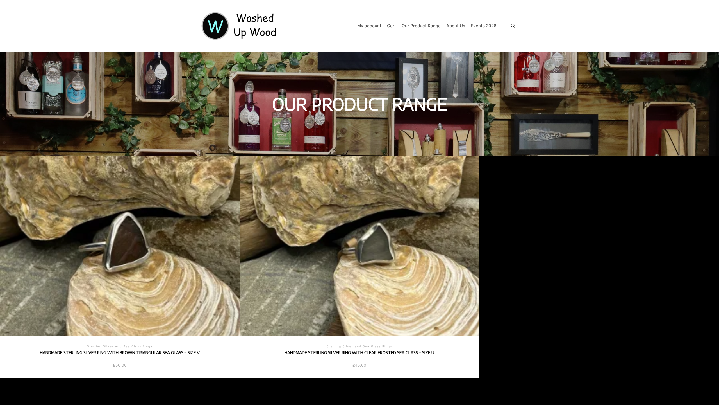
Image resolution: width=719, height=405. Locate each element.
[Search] (513, 26)
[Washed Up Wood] (239, 26)
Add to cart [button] (120, 236)
